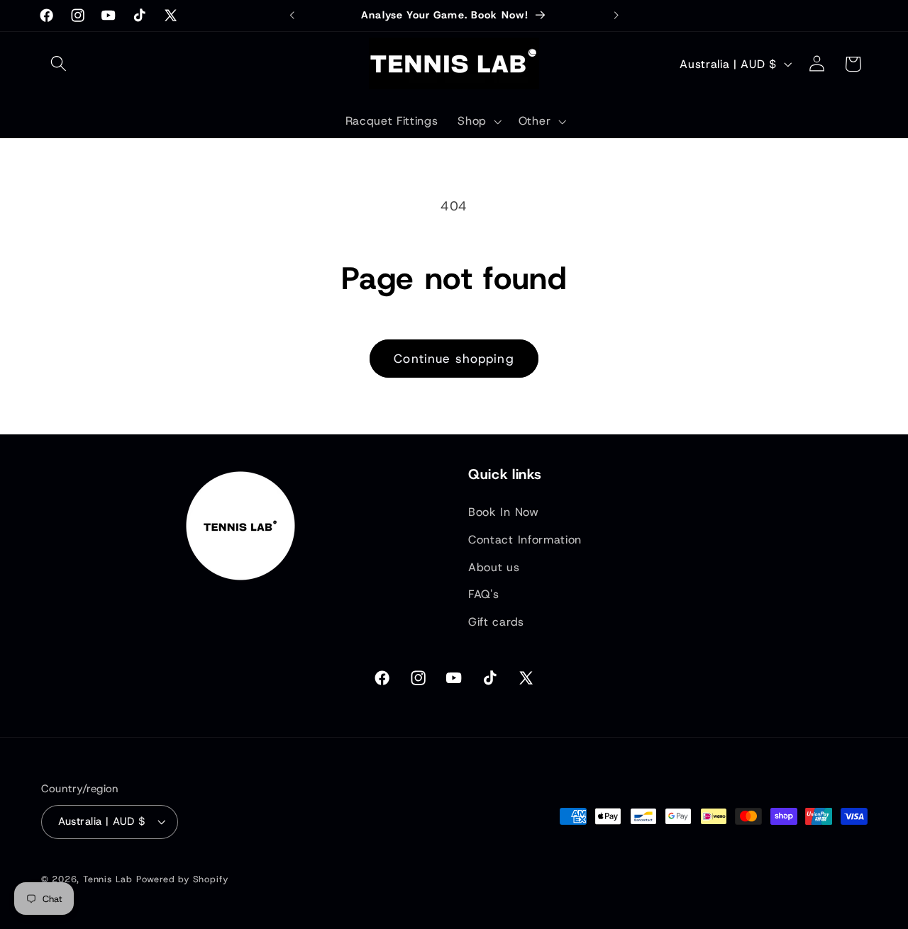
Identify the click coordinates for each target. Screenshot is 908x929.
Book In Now (503, 512)
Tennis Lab (108, 879)
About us (494, 567)
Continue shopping (454, 358)
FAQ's (483, 594)
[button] (59, 64)
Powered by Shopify (182, 879)
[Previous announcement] (292, 15)
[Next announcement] (615, 15)
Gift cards (496, 621)
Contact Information (525, 539)
